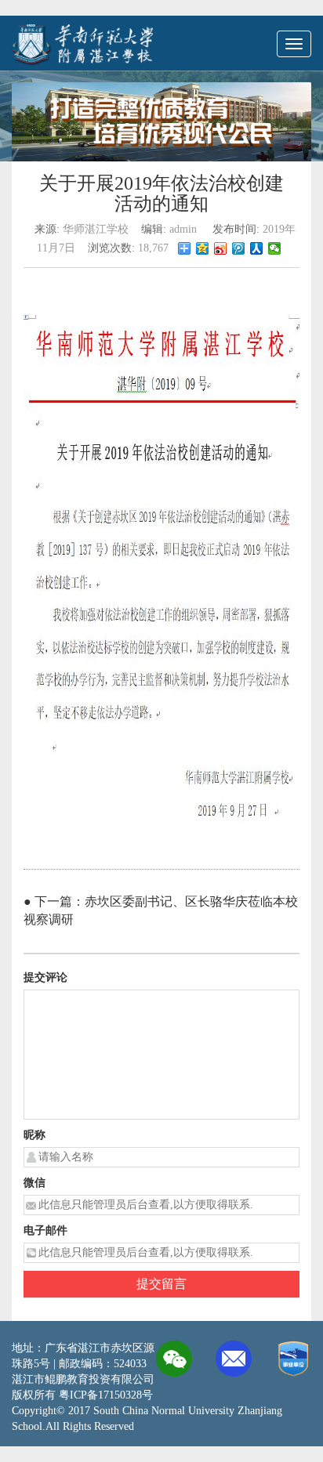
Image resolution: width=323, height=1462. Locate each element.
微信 (34, 1183)
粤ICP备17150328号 (106, 1395)
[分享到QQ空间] (202, 248)
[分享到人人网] (256, 248)
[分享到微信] (274, 248)
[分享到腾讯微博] (238, 248)
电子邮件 (45, 1230)
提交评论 (45, 977)
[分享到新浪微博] (220, 248)
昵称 (34, 1135)
